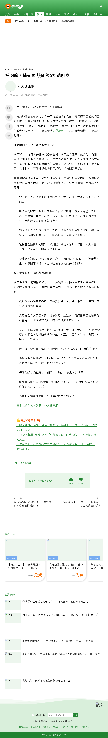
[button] (101, 14)
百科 (48, 14)
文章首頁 (75, 727)
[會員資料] (97, 6)
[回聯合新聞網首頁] (8, 6)
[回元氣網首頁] (17, 6)
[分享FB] (8, 108)
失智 (86, 14)
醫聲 (95, 14)
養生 (16, 14)
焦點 (7, 14)
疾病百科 (56, 727)
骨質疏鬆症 (59, 130)
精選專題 (46, 727)
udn (7, 69)
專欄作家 (85, 727)
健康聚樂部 (35, 727)
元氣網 (13, 69)
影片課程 (11, 558)
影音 (57, 14)
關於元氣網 (24, 727)
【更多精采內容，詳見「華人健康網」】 (38, 405)
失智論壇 (28, 14)
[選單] (101, 6)
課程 (66, 14)
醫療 (39, 14)
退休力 (76, 14)
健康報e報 (40, 715)
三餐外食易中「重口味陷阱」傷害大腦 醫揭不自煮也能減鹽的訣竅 (43, 21)
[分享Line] (8, 117)
